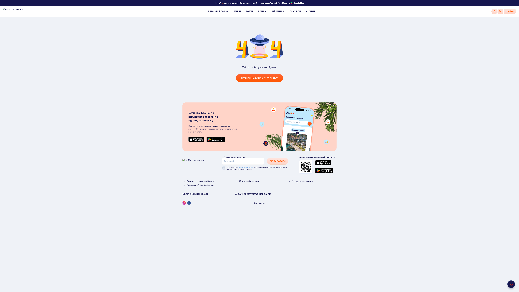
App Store (282, 3)
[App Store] (196, 139)
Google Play (298, 3)
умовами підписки (246, 167)
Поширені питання (249, 181)
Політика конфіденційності (200, 181)
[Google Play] (216, 139)
